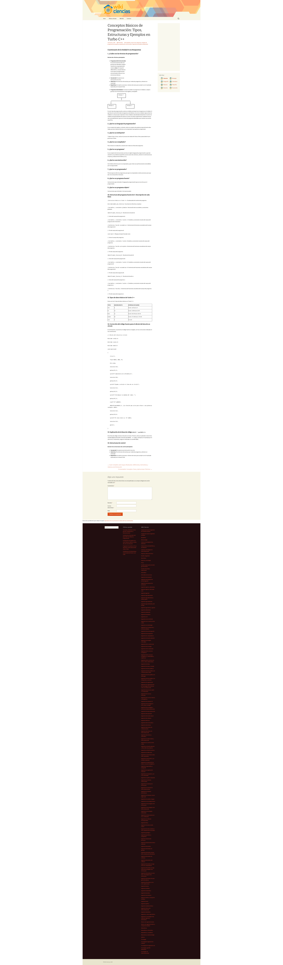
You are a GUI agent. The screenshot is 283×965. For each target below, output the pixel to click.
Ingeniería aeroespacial (146, 577)
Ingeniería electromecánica (147, 722)
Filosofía (174, 84)
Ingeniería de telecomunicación (148, 711)
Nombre (110, 503)
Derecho (165, 88)
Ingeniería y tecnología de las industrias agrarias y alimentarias (147, 918)
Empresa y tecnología (146, 560)
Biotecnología (144, 539)
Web (109, 510)
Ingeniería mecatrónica (146, 895)
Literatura (174, 81)
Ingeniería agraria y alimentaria (148, 587)
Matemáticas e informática (147, 930)
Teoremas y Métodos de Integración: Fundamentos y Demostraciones (129, 531)
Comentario (111, 485)
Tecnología (143, 939)
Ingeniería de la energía (146, 646)
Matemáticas (144, 928)
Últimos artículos (113, 18)
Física (142, 562)
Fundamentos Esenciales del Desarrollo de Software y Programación (129, 537)
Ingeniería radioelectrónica (147, 906)
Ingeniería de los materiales (147, 648)
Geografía (165, 81)
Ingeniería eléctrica (145, 720)
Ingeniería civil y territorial (147, 619)
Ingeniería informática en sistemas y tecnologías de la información (148, 874)
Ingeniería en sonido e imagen (147, 799)
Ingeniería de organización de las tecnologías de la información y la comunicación (147, 686)
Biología (174, 78)
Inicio (104, 18)
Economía (174, 88)
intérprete (138, 42)
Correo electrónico (111, 506)
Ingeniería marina (145, 886)
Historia (165, 84)
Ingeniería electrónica (146, 725)
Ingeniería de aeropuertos (147, 633)
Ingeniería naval (144, 901)
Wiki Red (122, 18)
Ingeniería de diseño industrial (147, 638)
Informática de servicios (146, 575)
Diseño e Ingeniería (145, 555)
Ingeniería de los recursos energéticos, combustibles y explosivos (147, 656)
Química (143, 937)
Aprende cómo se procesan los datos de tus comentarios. (119, 520)
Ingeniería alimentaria (146, 610)
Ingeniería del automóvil (146, 713)
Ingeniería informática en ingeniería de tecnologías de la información (148, 869)
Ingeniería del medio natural (147, 716)
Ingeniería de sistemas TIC (147, 701)
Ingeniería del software (146, 718)
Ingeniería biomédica (145, 614)
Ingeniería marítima (145, 888)
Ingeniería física (144, 822)
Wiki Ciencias (107, 962)
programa (116, 44)
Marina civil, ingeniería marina (147, 922)
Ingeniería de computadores (147, 635)
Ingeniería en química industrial (148, 777)
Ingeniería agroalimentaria (147, 595)
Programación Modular (137, 44)
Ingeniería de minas (145, 664)
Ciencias (165, 78)
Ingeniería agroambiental (146, 601)
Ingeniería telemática (145, 912)
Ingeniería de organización (147, 682)
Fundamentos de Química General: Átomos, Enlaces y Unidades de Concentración (130, 542)
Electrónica (143, 558)
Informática (120, 42)
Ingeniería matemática (146, 890)
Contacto (129, 18)
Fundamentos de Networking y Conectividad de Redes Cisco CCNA (129, 553)
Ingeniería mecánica (145, 893)
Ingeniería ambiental (145, 612)
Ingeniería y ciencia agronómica (148, 914)
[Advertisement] (139, 67)
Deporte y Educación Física (147, 553)
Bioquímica (143, 537)
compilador (128, 42)
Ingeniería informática (146, 846)
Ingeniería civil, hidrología (146, 625)
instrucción (133, 42)
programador (145, 44)
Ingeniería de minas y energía (147, 666)
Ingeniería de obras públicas (147, 668)
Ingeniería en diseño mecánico (148, 750)
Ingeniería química (145, 903)
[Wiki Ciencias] (141, 8)
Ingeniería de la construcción (147, 644)
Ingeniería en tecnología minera (148, 801)
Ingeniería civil (144, 616)
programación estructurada (125, 44)
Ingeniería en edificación (146, 752)
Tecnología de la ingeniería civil (148, 945)
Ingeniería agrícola (145, 593)
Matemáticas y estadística (147, 932)
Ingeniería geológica (145, 832)
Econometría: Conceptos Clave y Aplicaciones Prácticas (135, 469)
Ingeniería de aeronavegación (147, 631)
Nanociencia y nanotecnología (147, 935)
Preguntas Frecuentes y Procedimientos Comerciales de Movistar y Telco (130, 547)
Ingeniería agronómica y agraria (148, 607)
